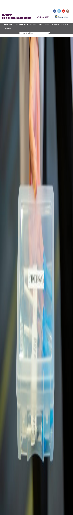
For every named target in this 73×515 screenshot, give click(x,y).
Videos (46, 25)
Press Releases (36, 25)
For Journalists (21, 25)
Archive (7, 29)
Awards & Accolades (59, 25)
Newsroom (8, 25)
